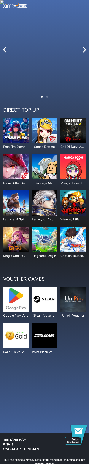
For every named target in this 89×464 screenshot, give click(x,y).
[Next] (84, 50)
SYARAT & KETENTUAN (21, 449)
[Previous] (5, 50)
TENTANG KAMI (15, 440)
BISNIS (8, 444)
